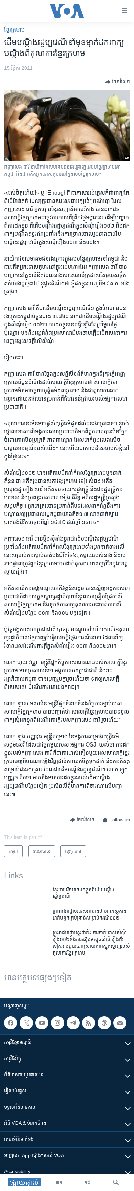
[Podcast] (104, 1022)
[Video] (58, 1182)
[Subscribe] (119, 1022)
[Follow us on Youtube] (41, 1022)
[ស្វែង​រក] (115, 1182)
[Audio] (87, 1182)
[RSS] (88, 1022)
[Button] (117, 82)
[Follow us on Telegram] (73, 1022)
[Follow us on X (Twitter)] (26, 1022)
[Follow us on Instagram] (57, 1022)
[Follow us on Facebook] (10, 1022)
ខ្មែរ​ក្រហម (14, 30)
